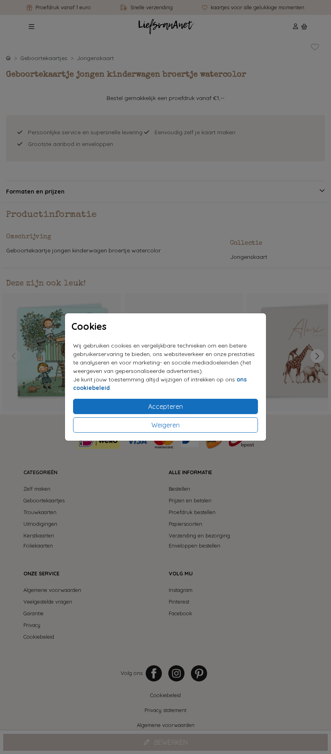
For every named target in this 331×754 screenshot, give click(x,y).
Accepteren (165, 406)
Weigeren (165, 425)
